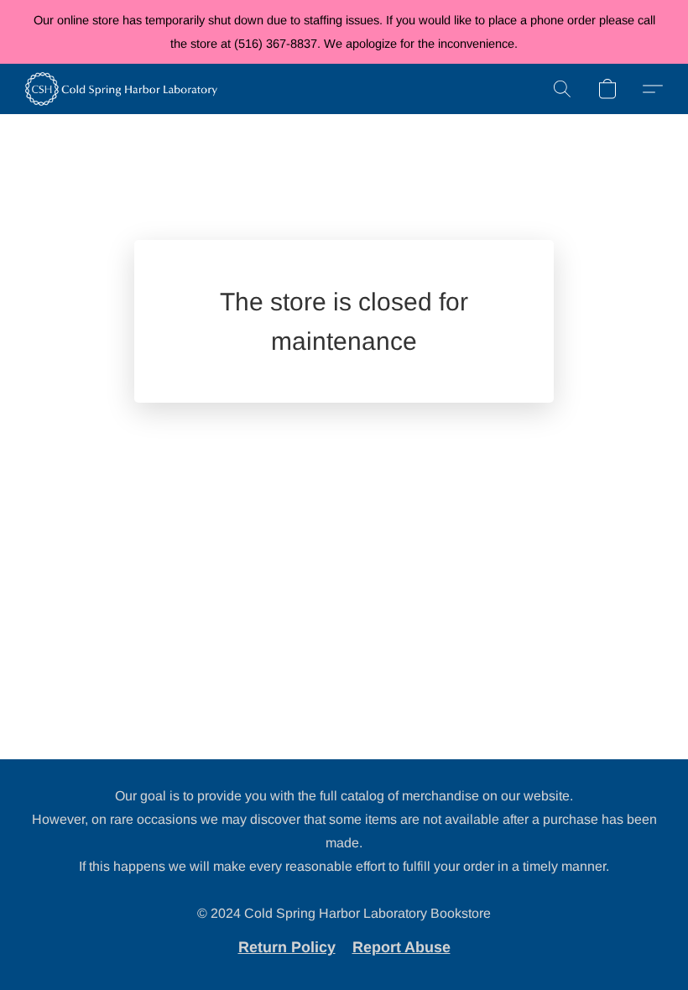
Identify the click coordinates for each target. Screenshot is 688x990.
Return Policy (287, 947)
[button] (121, 89)
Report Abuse (401, 947)
